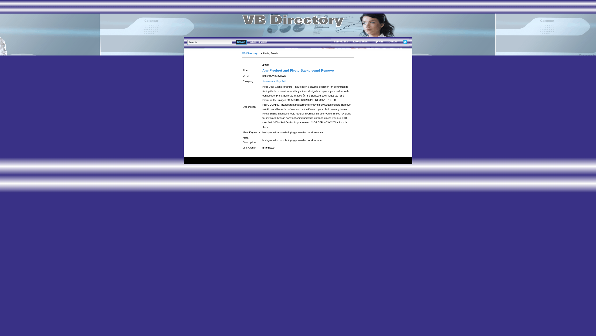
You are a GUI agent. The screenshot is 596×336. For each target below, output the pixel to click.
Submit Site (341, 41)
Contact (393, 41)
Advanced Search (258, 42)
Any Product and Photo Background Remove (298, 70)
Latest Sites (360, 41)
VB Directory (249, 53)
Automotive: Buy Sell (273, 81)
